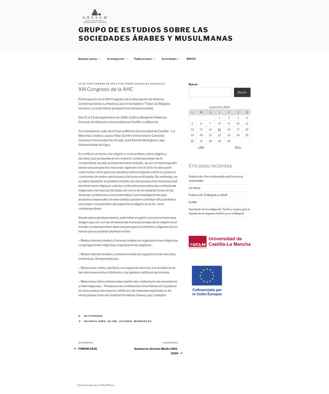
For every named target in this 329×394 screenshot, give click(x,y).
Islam (112, 321)
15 (219, 129)
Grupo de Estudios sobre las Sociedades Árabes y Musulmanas (155, 34)
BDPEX (191, 58)
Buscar (193, 84)
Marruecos (143, 321)
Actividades (169, 58)
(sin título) (194, 187)
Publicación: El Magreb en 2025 (208, 195)
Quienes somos (87, 58)
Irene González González (145, 83)
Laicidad (125, 321)
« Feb (201, 147)
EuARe (193, 202)
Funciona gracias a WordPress (95, 385)
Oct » (238, 147)
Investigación (115, 58)
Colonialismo (95, 321)
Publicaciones (143, 58)
